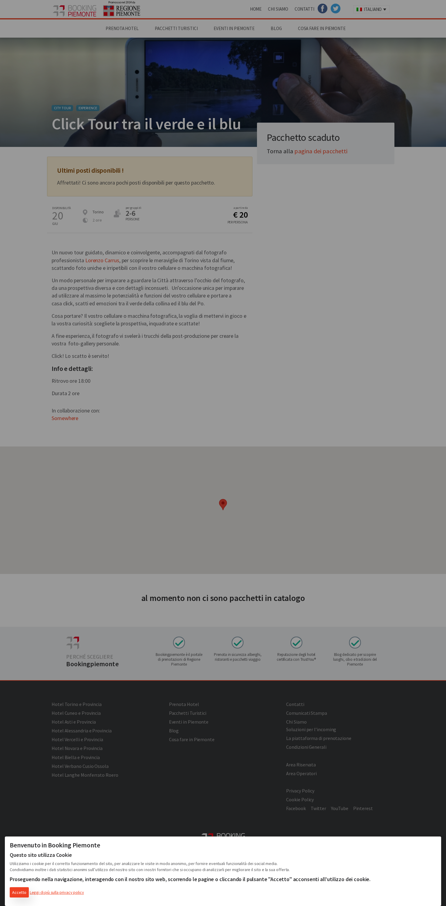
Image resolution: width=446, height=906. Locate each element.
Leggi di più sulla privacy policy (57, 892)
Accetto (19, 892)
